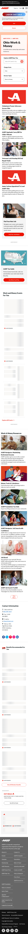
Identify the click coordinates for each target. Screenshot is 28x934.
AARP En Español (18, 855)
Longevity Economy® (7, 905)
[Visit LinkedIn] (16, 930)
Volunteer (4, 859)
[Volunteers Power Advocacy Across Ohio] (14, 97)
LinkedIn (17, 637)
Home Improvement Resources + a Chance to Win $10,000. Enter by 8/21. (11, 2)
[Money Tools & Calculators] (14, 473)
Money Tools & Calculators (10, 483)
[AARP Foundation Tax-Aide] (14, 496)
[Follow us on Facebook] (3, 930)
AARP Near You (6, 873)
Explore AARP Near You (11, 58)
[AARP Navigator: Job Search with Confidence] (14, 518)
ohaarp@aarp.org (8, 621)
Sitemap (4, 912)
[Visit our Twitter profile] (7, 930)
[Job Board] (14, 547)
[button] (26, 8)
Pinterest (10, 637)
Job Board (4, 557)
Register (16, 8)
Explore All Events (7, 420)
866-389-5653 (7, 611)
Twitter (7, 637)
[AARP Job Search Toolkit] (14, 578)
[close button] (26, 12)
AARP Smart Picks (6, 870)
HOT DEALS (8, 794)
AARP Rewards (5, 866)
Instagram (13, 637)
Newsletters (17, 859)
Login (20, 8)
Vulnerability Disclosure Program (10, 924)
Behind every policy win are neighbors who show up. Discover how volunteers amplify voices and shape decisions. (14, 112)
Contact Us (17, 852)
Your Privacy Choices (7, 926)
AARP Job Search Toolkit (9, 588)
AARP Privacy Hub (11, 912)
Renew (14, 28)
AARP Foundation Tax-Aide (10, 507)
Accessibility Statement (17, 915)
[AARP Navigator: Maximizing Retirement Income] (14, 442)
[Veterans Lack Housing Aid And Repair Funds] (14, 149)
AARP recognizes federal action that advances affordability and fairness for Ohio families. (13, 138)
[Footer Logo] (14, 840)
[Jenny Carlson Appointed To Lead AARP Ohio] (14, 177)
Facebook (3, 637)
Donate (3, 855)
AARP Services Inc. (18, 880)
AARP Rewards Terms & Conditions (10, 918)
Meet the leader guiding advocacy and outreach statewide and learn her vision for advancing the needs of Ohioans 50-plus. (13, 193)
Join (14, 23)
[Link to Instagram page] (12, 930)
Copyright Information (7, 921)
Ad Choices (22, 924)
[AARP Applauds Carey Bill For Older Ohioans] (14, 123)
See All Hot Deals (14, 803)
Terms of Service (6, 915)
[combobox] (14, 61)
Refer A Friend (17, 862)
